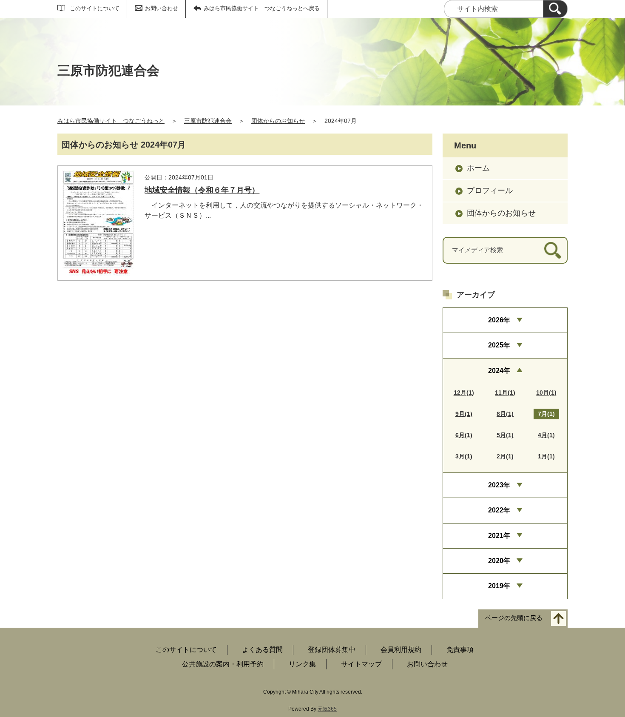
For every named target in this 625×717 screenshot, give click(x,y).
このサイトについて (94, 8)
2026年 (499, 320)
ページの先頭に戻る (514, 617)
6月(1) (463, 435)
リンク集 (302, 664)
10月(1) (546, 392)
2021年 (499, 535)
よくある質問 (262, 649)
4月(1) (546, 435)
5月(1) (505, 435)
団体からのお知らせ (278, 120)
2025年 (499, 345)
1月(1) (546, 456)
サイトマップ (361, 664)
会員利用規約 (401, 649)
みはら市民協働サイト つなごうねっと (111, 120)
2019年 (499, 585)
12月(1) (464, 392)
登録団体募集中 (331, 649)
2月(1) (505, 456)
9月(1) (463, 413)
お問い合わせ (161, 8)
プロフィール (490, 190)
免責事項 (460, 649)
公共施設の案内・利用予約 (223, 664)
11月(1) (505, 392)
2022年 (499, 510)
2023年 (499, 485)
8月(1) (505, 413)
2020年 (499, 560)
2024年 (499, 370)
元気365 (327, 709)
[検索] (555, 9)
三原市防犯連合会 (208, 120)
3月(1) (463, 456)
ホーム (478, 168)
